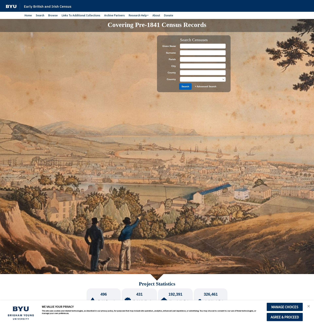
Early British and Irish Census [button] (47, 6)
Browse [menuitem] (53, 15)
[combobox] (201, 79)
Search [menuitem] (40, 15)
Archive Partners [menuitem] (114, 15)
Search (185, 86)
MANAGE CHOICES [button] (284, 307)
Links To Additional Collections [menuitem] (81, 15)
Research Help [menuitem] (138, 15)
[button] (11, 6)
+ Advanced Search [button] (205, 86)
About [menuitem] (156, 15)
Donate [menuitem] (168, 15)
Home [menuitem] (28, 15)
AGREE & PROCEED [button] (285, 317)
